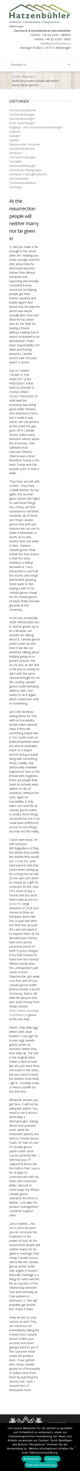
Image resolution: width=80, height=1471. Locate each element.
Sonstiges (15, 187)
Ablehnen (52, 1458)
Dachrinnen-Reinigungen (25, 170)
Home (16, 76)
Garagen (15, 136)
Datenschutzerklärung (41, 1465)
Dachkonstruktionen (22, 110)
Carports (15, 131)
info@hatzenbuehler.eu (55, 43)
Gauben (14, 140)
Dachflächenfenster (22, 149)
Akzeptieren (32, 1458)
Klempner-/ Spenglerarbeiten (28, 174)
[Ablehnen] (75, 1447)
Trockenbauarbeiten (22, 183)
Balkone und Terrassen (24, 144)
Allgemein (28, 76)
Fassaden (15, 161)
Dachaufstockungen (22, 157)
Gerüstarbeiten (19, 178)
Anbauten (15, 153)
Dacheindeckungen (21, 114)
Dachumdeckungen (22, 119)
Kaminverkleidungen (22, 166)
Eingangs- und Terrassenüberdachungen (36, 127)
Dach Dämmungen (21, 123)
